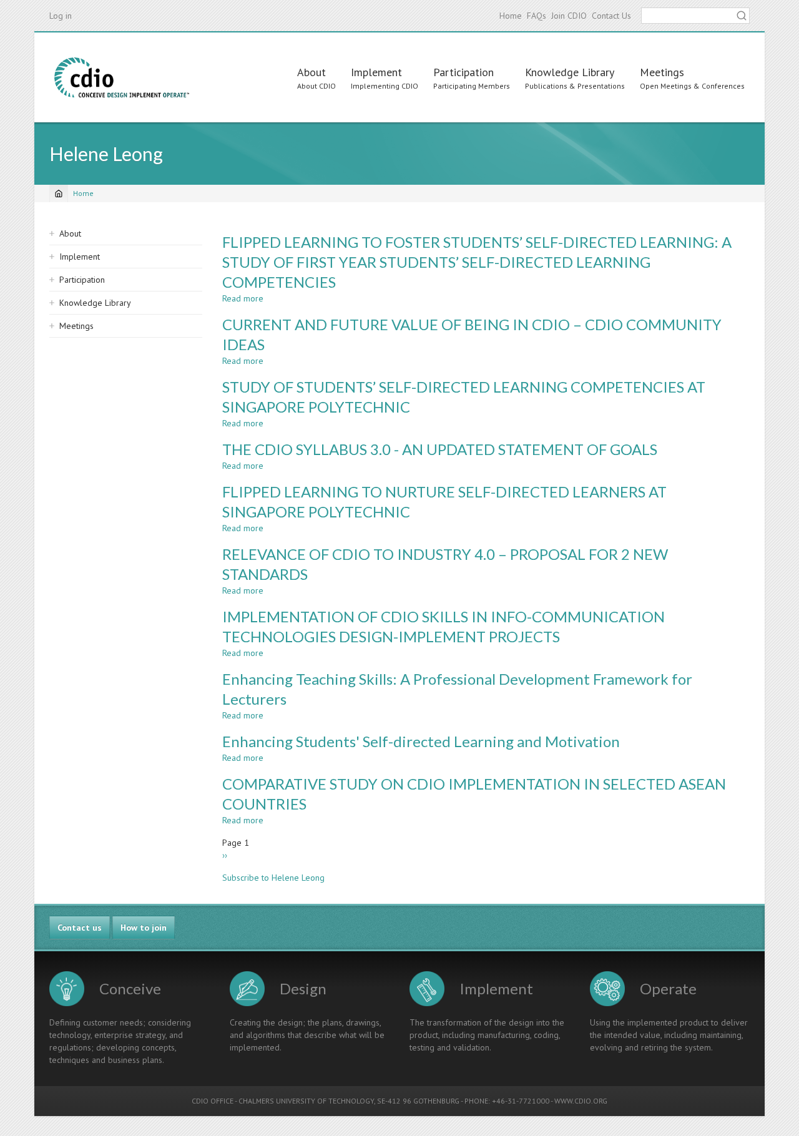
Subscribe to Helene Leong (273, 877)
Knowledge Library (569, 72)
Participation (463, 72)
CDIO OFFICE (212, 1100)
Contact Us (611, 15)
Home (510, 15)
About (311, 72)
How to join (143, 927)
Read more (242, 298)
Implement (376, 72)
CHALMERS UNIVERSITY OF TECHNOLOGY (306, 1100)
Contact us (79, 927)
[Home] (121, 77)
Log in (60, 15)
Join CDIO (569, 15)
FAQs (536, 15)
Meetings (662, 72)
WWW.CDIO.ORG (580, 1100)
